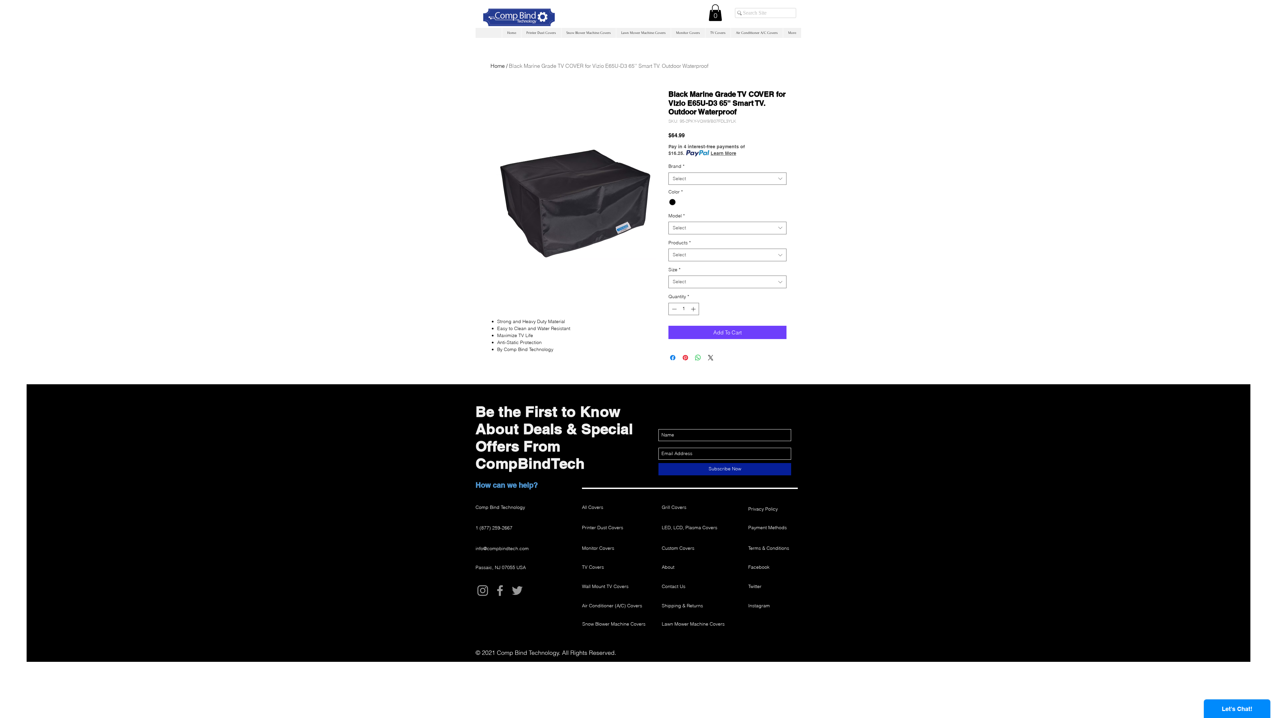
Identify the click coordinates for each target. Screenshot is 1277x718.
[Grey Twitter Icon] (517, 590)
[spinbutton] (684, 309)
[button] (715, 12)
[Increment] (694, 309)
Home (498, 65)
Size (674, 270)
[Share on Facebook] (673, 358)
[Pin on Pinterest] (685, 358)
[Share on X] (711, 358)
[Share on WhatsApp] (698, 358)
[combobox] (727, 179)
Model (676, 216)
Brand (676, 166)
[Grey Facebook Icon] (500, 590)
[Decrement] (673, 309)
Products (679, 243)
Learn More (723, 153)
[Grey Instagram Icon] (483, 590)
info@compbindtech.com (502, 548)
